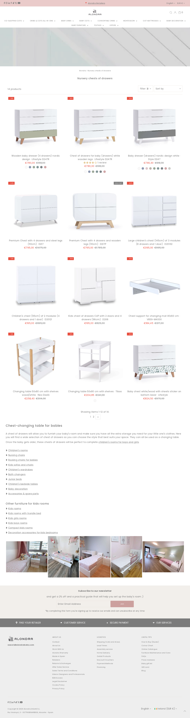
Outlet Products (104, 656)
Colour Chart (147, 645)
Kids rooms (14, 508)
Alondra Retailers (96, 3)
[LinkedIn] (9, 3)
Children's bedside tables (23, 484)
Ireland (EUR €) (166, 708)
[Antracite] (162, 168)
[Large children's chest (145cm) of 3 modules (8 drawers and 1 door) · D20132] (154, 210)
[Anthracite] (41, 167)
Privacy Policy (58, 688)
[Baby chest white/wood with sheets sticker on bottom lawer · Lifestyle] (154, 361)
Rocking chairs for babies (23, 460)
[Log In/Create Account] (175, 12)
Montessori (129, 21)
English (170, 3)
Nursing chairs (16, 455)
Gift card (145, 667)
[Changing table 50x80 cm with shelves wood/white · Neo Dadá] (36, 361)
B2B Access (57, 678)
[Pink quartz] (45, 167)
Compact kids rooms (20, 527)
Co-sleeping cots (13, 21)
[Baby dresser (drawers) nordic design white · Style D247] (154, 125)
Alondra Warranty (60, 653)
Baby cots (84, 21)
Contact (55, 642)
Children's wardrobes (20, 469)
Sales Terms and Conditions (64, 670)
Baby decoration (175, 21)
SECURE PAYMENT (119, 622)
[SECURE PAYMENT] (107, 622)
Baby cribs (66, 21)
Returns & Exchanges (61, 663)
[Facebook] (4, 3)
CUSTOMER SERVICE (74, 622)
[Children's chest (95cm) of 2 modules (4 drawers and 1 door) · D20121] (36, 285)
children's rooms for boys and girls (118, 442)
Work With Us (58, 649)
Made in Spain (58, 656)
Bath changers (17, 474)
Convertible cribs (107, 21)
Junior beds (15, 479)
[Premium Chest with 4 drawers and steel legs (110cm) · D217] (36, 210)
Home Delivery (103, 653)
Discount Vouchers (105, 660)
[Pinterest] (11, 3)
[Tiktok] (13, 3)
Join (122, 604)
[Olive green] (34, 167)
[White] (26, 167)
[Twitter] (16, 3)
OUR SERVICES (164, 622)
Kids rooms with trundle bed (24, 513)
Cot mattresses (151, 21)
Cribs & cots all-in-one (42, 21)
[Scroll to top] (184, 710)
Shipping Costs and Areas (108, 642)
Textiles (98, 25)
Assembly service (105, 649)
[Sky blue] (30, 167)
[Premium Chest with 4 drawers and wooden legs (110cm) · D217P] (95, 210)
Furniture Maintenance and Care (156, 653)
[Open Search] (171, 12)
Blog (144, 670)
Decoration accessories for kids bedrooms (33, 532)
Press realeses (148, 660)
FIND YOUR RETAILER (30, 622)
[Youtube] (19, 3)
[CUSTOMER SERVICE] (61, 622)
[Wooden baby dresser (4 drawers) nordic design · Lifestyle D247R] (36, 125)
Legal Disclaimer (59, 681)
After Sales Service (60, 667)
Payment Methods (105, 663)
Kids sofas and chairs (20, 464)
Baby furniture (79, 25)
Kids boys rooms (17, 523)
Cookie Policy (58, 685)
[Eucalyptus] (37, 167)
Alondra (82, 70)
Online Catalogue (149, 649)
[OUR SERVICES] (153, 622)
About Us (56, 645)
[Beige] (150, 168)
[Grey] (169, 168)
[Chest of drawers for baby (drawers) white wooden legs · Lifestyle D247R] (95, 125)
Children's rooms (18, 450)
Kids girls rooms (17, 518)
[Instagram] (6, 3)
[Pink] (146, 168)
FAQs (144, 656)
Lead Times (102, 645)
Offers (113, 25)
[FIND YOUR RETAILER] (16, 622)
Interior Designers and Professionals (68, 674)
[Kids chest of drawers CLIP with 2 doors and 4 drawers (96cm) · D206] (95, 285)
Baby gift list (147, 663)
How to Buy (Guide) (150, 642)
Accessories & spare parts (23, 493)
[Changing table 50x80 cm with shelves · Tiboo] (95, 361)
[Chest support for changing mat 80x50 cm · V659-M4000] (154, 285)
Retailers (56, 660)
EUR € (180, 3)
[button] (90, 162)
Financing (101, 667)
